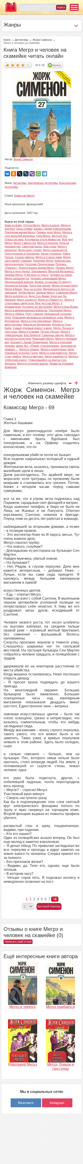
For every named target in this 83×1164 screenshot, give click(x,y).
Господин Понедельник (39, 264)
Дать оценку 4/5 (23, 64)
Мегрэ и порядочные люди (57, 349)
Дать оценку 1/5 (8, 64)
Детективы (21, 39)
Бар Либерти (32, 335)
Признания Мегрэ (60, 310)
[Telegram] (44, 173)
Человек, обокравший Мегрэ (48, 278)
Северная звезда (53, 335)
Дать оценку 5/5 (28, 64)
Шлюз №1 (22, 345)
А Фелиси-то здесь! (36, 275)
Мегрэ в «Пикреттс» (50, 299)
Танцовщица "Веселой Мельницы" (52, 271)
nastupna (54, 899)
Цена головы (24, 228)
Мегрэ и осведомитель (53, 353)
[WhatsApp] (38, 173)
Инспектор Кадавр (16, 285)
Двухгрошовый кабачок (19, 282)
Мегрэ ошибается (56, 356)
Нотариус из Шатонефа (37, 306)
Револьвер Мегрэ (43, 338)
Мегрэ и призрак (47, 243)
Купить (56, 65)
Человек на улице (61, 275)
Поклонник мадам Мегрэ (20, 232)
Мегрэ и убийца (14, 314)
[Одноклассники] (13, 173)
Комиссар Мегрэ (24, 195)
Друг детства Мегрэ (47, 303)
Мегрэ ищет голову (30, 250)
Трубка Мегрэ (26, 292)
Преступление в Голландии (22, 253)
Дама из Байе (13, 225)
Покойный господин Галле (21, 353)
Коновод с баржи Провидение (29, 342)
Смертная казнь (32, 246)
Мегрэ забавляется (17, 278)
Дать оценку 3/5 (18, 64)
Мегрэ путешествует (65, 285)
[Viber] (32, 173)
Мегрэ (72, 353)
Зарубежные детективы (43, 183)
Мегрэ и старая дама (48, 257)
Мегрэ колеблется (16, 296)
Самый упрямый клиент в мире (32, 328)
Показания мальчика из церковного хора (37, 317)
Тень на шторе (32, 289)
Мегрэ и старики (29, 331)
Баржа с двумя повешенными (52, 228)
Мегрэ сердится (27, 299)
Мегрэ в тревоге (29, 349)
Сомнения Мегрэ (66, 292)
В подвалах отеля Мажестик (42, 239)
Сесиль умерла (24, 257)
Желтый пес (59, 236)
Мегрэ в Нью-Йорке (66, 306)
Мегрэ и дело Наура (17, 271)
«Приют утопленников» (44, 345)
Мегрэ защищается (55, 250)
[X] (19, 173)
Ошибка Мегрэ (14, 275)
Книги (7, 39)
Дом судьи (49, 246)
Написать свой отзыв (18, 941)
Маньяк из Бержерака (37, 324)
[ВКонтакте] (7, 173)
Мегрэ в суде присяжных (36, 321)
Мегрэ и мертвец (32, 356)
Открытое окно (14, 239)
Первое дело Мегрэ (49, 232)
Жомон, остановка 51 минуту (53, 282)
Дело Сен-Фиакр (39, 296)
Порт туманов (34, 314)
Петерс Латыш (49, 331)
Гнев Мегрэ (43, 236)
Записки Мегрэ (45, 292)
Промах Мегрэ (64, 267)
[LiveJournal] (26, 173)
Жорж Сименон (42, 39)
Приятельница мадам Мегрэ (36, 267)
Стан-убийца (13, 356)
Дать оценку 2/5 (13, 64)
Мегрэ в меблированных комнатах (26, 310)
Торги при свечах (39, 285)
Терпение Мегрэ (43, 260)
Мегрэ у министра (25, 243)
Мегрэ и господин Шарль (32, 363)
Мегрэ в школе (50, 225)
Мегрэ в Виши (13, 289)
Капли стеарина (51, 253)
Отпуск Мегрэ (31, 225)
